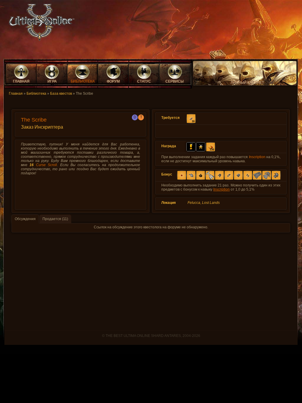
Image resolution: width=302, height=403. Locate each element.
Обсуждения (25, 219)
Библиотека (36, 93)
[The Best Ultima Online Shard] (39, 24)
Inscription (257, 157)
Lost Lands (211, 203)
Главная (16, 93)
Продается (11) (55, 219)
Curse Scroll (46, 165)
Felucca (194, 203)
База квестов (61, 93)
